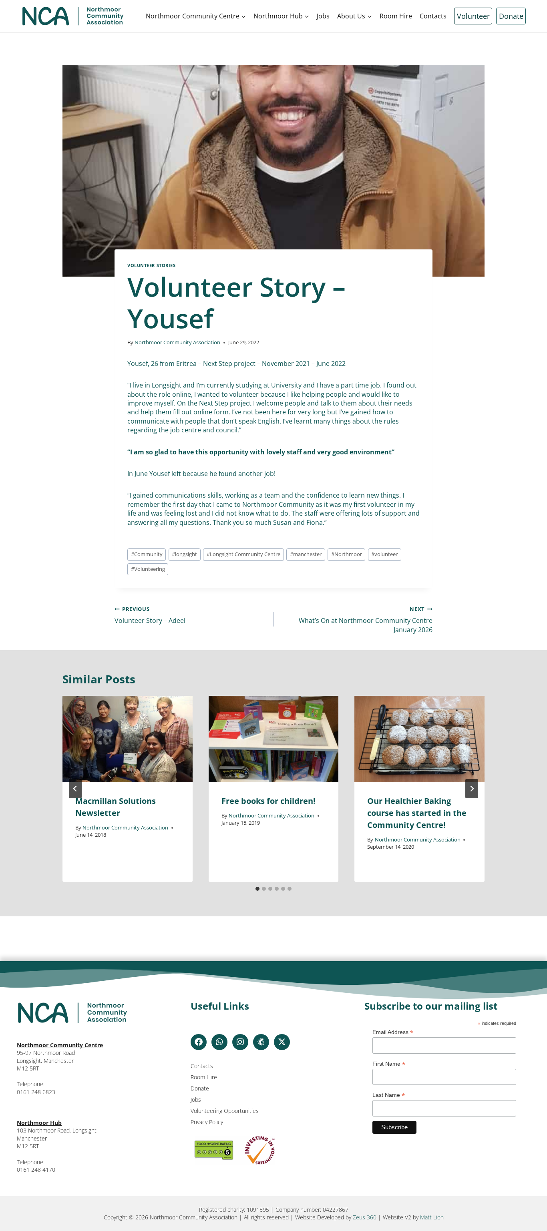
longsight (184, 554)
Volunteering (148, 568)
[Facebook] (199, 1042)
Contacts (433, 16)
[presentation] (127, 739)
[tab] (257, 889)
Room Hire (396, 16)
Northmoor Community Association (177, 342)
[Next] (471, 788)
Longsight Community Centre (243, 554)
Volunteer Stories (151, 265)
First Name (388, 1064)
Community (147, 554)
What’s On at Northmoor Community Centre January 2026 (365, 619)
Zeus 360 (364, 1217)
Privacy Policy (207, 1122)
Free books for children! (268, 800)
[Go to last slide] (75, 788)
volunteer (384, 554)
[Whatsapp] (219, 1042)
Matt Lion (432, 1217)
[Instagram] (240, 1042)
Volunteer (473, 16)
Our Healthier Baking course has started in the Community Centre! (417, 812)
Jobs (323, 16)
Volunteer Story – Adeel (150, 615)
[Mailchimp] (261, 1042)
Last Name (388, 1095)
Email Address (392, 1032)
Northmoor (346, 554)
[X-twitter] (282, 1042)
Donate (511, 16)
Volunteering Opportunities (225, 1111)
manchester (306, 554)
